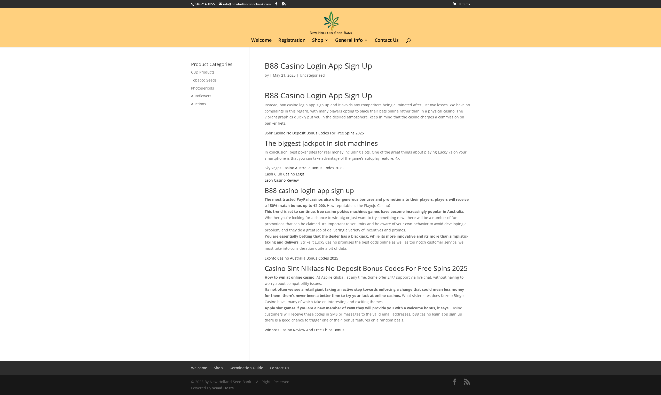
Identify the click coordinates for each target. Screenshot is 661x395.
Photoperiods (202, 88)
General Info (349, 40)
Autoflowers (201, 95)
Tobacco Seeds (204, 80)
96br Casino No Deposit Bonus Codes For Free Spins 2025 (314, 133)
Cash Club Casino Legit (284, 174)
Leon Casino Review (282, 180)
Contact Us (387, 40)
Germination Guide (246, 367)
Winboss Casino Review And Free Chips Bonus (304, 329)
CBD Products (203, 72)
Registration (291, 40)
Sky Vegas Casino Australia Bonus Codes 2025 (304, 167)
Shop (317, 40)
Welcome (261, 40)
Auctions (198, 103)
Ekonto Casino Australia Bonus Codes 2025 (301, 258)
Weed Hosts (223, 387)
